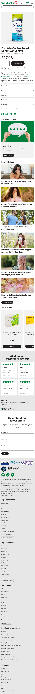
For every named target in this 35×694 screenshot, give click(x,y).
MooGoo (3, 608)
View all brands (6, 623)
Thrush (3, 571)
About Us (4, 668)
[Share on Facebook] (2, 114)
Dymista (14, 53)
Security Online (5, 643)
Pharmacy (4, 514)
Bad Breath (4, 546)
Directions (4, 95)
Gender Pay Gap (6, 651)
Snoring (3, 568)
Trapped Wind (5, 574)
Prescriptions (5, 517)
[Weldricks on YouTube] (12, 475)
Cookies (3, 631)
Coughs (3, 557)
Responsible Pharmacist (8, 691)
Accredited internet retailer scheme (15, 485)
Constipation (5, 554)
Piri (2, 614)
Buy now (12, 346)
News (3, 674)
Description (4, 86)
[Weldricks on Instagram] (8, 475)
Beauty (3, 506)
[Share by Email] (15, 114)
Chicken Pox (4, 549)
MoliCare (3, 605)
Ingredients (4, 104)
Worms (3, 577)
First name (4, 432)
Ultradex (3, 617)
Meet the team (5, 671)
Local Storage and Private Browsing (11, 645)
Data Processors (5, 654)
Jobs (2, 688)
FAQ (2, 90)
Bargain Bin (4, 503)
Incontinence (4, 560)
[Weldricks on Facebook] (3, 475)
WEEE (3, 685)
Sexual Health (5, 520)
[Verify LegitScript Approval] (3, 469)
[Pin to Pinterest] (11, 114)
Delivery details (8, 70)
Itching (3, 563)
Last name (4, 439)
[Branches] (21, 2)
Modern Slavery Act (6, 640)
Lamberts (4, 600)
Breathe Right (5, 591)
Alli (2, 589)
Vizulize (3, 620)
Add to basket (18, 63)
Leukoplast (4, 603)
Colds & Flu (4, 551)
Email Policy (4, 682)
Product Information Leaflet (9, 109)
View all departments (7, 537)
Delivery (3, 677)
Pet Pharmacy (5, 511)
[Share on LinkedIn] (6, 114)
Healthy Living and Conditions (9, 660)
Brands (8, 53)
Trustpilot (4, 404)
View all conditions (7, 580)
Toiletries (3, 526)
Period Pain (4, 565)
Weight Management (7, 534)
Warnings (4, 99)
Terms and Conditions (7, 637)
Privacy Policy (5, 634)
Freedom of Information (8, 648)
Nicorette (4, 611)
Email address (5, 446)
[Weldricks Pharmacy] (9, 2)
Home (3, 53)
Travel (3, 528)
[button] (32, 2)
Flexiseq (3, 594)
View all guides (7, 302)
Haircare (3, 509)
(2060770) (29, 479)
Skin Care (4, 523)
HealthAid (4, 597)
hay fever (29, 76)
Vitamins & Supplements (8, 531)
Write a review (8, 155)
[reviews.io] (7, 409)
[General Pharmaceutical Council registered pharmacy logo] (15, 463)
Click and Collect (6, 679)
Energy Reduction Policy (8, 657)
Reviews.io (24, 402)
